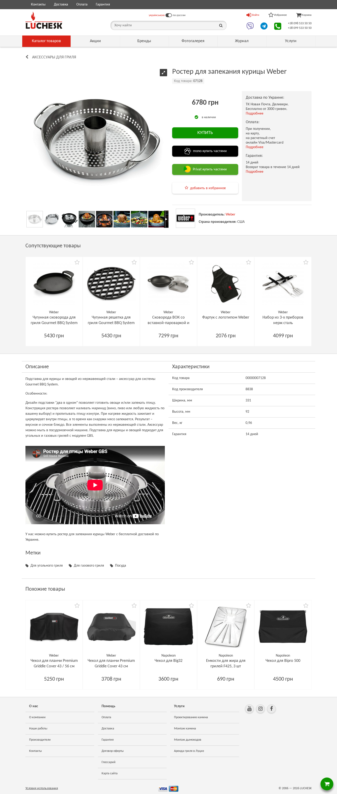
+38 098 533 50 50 (300, 23)
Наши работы (38, 728)
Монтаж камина (185, 728)
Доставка (61, 4)
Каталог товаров (46, 41)
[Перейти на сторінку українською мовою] (169, 15)
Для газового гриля (89, 566)
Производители (40, 740)
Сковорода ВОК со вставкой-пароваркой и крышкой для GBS (168, 323)
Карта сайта (110, 773)
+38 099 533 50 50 (300, 28)
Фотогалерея (193, 41)
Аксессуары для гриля (54, 57)
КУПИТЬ (205, 133)
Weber (230, 214)
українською (157, 15)
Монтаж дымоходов (187, 740)
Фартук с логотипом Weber (225, 317)
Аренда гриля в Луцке (189, 751)
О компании (37, 717)
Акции (95, 41)
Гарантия (103, 4)
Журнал (242, 41)
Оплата (82, 4)
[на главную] (43, 20)
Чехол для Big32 (168, 661)
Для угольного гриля (46, 566)
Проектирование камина (191, 717)
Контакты (38, 4)
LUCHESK (306, 788)
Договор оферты (113, 751)
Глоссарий (109, 762)
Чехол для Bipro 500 (282, 661)
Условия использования (41, 788)
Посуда (120, 566)
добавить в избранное (208, 188)
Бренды (144, 41)
